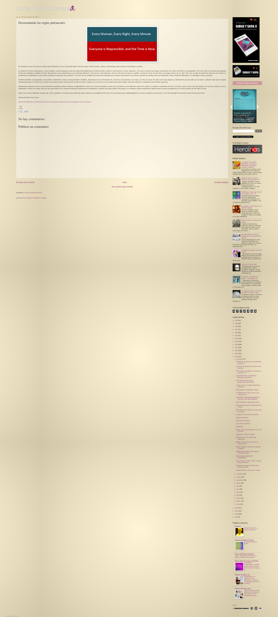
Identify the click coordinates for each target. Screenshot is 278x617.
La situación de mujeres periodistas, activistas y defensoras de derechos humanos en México (249, 164)
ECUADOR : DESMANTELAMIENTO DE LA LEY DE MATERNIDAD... (248, 398)
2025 (236, 323)
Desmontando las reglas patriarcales (247, 402)
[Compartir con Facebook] (25, 111)
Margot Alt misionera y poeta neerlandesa (250, 529)
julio (238, 486)
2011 (236, 514)
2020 (236, 338)
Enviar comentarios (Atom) (33, 192)
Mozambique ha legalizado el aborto (247, 390)
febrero (239, 501)
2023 (236, 329)
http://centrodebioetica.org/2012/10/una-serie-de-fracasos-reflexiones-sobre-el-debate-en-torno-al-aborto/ (54, 102)
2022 (236, 332)
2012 (236, 511)
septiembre (240, 480)
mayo (238, 492)
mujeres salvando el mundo (244, 540)
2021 (236, 335)
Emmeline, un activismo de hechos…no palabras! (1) (250, 277)
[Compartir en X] (23, 111)
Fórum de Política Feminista (244, 554)
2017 (236, 347)
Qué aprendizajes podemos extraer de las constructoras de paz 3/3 (251, 236)
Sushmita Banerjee (242, 417)
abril (238, 495)
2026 (236, 320)
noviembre (240, 474)
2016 (236, 350)
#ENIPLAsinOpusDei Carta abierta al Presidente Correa (247, 452)
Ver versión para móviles (122, 187)
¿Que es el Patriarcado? (249, 264)
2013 (236, 508)
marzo (239, 498)
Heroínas (238, 526)
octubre (239, 477)
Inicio (124, 182)
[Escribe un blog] (21, 111)
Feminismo (239, 426)
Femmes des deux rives (243, 588)
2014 (236, 356)
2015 (236, 353)
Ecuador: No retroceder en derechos (247, 414)
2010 (236, 517)
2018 (236, 344)
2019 (236, 341)
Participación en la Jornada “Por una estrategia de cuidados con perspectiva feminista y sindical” (251, 580)
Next (258, 107)
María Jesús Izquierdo (243, 420)
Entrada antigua (221, 182)
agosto (239, 483)
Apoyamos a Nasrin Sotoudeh (245, 434)
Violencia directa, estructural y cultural (248, 470)
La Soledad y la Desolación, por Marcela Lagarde (251, 207)
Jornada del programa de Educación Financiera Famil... (247, 466)
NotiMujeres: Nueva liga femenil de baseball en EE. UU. (251, 192)
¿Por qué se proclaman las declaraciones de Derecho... (245, 381)
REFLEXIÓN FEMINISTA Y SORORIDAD (244, 457)
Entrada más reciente (25, 182)
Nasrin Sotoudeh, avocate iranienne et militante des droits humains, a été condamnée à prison (252, 593)
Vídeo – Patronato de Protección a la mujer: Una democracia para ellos (245, 556)
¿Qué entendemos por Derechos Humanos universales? (246, 376)
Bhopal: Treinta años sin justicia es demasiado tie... (247, 442)
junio (238, 489)
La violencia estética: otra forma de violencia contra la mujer (252, 291)
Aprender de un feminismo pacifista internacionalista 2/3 (251, 178)
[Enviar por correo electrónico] (19, 111)
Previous (231, 107)
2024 (236, 326)
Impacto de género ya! (242, 575)
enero (238, 504)
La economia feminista (243, 423)
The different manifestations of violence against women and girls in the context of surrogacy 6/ (252, 566)
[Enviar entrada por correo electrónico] (20, 106)
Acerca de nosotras (12, 616)
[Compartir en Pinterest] (27, 111)
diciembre (240, 359)
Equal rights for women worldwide (246, 561)
